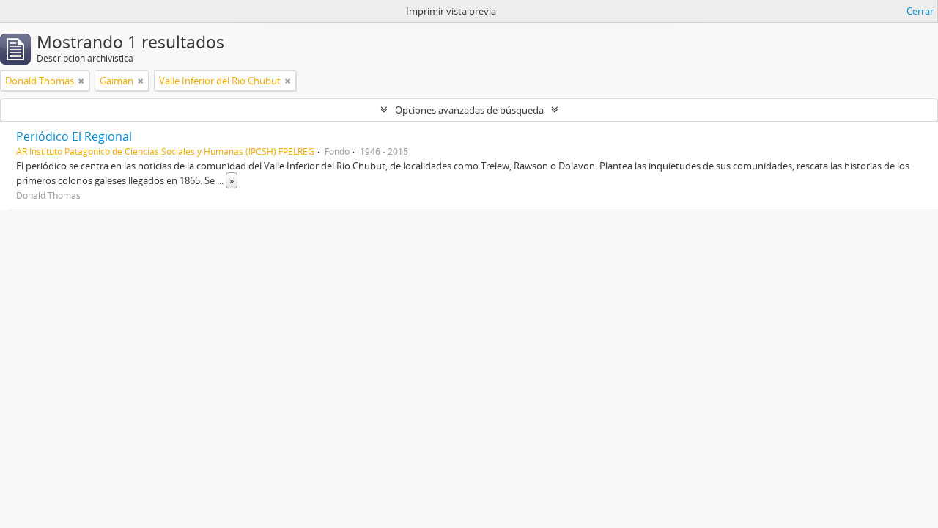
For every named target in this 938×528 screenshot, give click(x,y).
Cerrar (920, 11)
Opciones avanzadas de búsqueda (469, 110)
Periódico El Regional (74, 136)
